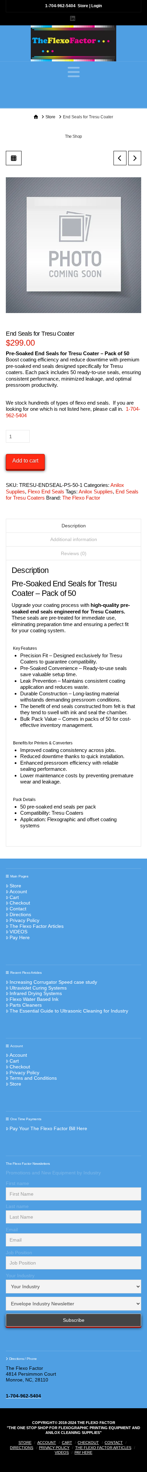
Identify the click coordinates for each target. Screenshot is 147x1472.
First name (17, 1183)
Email (12, 1229)
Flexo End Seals (46, 491)
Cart (14, 897)
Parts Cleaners (26, 1005)
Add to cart (25, 461)
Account (18, 891)
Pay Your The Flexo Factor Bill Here (48, 1128)
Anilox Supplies (96, 491)
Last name (17, 1206)
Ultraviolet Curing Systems (38, 988)
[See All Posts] (14, 158)
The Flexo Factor (81, 498)
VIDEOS (18, 931)
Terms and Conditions (33, 1078)
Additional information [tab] (73, 539)
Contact (18, 908)
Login (96, 5)
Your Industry (20, 1275)
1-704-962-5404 (60, 5)
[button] (74, 72)
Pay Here (20, 937)
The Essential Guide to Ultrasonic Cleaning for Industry (69, 1011)
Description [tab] (74, 525)
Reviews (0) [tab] (73, 553)
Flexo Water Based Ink (34, 999)
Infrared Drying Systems (36, 993)
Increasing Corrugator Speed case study (53, 982)
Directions (20, 914)
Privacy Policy (24, 920)
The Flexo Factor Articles (37, 926)
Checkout (20, 903)
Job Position (19, 1252)
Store (83, 5)
